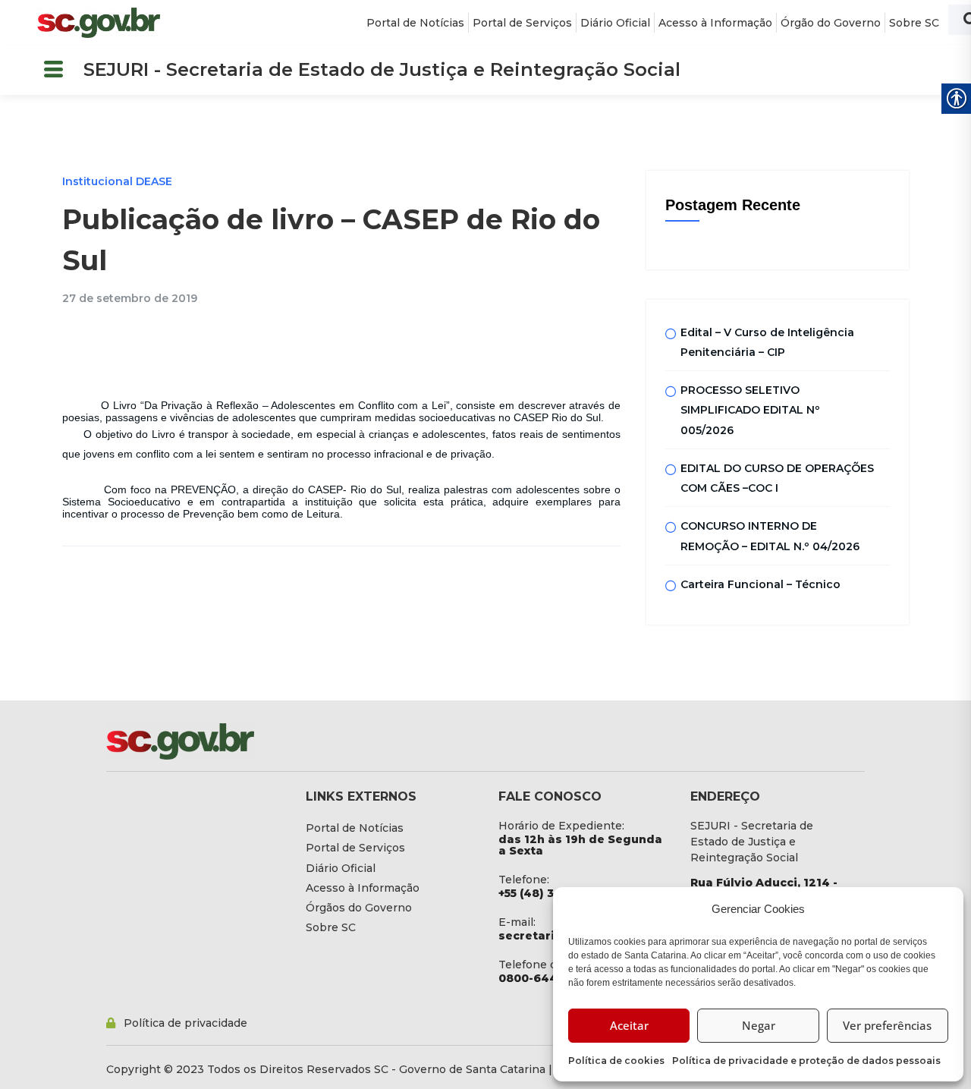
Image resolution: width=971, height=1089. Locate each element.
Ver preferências (887, 1025)
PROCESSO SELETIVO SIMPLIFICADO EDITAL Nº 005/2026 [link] (750, 410)
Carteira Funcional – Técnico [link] (760, 584)
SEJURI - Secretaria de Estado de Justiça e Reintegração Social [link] (381, 69)
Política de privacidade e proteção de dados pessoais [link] (806, 1060)
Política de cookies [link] (616, 1060)
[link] (98, 23)
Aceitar (629, 1025)
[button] (53, 70)
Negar (758, 1025)
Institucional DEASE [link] (117, 181)
